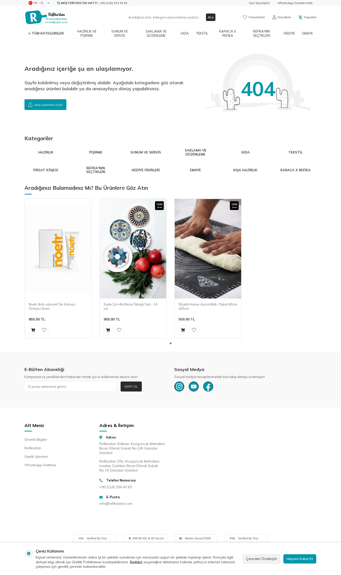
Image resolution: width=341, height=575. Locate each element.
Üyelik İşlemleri (36, 456)
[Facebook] (208, 387)
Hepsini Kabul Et (300, 558)
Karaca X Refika (295, 170)
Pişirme (95, 152)
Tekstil (202, 33)
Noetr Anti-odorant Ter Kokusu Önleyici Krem (52, 306)
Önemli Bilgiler (35, 439)
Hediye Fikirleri (146, 170)
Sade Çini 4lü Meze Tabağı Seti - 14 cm (131, 306)
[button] (170, 343)
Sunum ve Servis (119, 33)
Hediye (289, 33)
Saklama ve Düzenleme (156, 33)
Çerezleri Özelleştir (261, 558)
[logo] (46, 17)
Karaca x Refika (227, 33)
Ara (211, 17)
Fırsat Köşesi (45, 170)
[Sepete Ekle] (33, 330)
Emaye (307, 33)
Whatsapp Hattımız (40, 465)
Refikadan (32, 448)
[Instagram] (179, 387)
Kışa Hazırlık (245, 170)
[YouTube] (194, 387)
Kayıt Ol (131, 386)
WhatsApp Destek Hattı (295, 3)
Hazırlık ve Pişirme (86, 33)
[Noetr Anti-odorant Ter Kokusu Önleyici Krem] (58, 248)
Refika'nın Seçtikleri (261, 33)
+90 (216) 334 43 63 (115, 487)
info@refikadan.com (115, 503)
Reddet (136, 562)
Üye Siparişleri (259, 3)
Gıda (184, 33)
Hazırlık (45, 152)
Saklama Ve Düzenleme (195, 152)
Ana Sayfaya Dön (47, 105)
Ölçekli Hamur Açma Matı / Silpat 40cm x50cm (207, 306)
